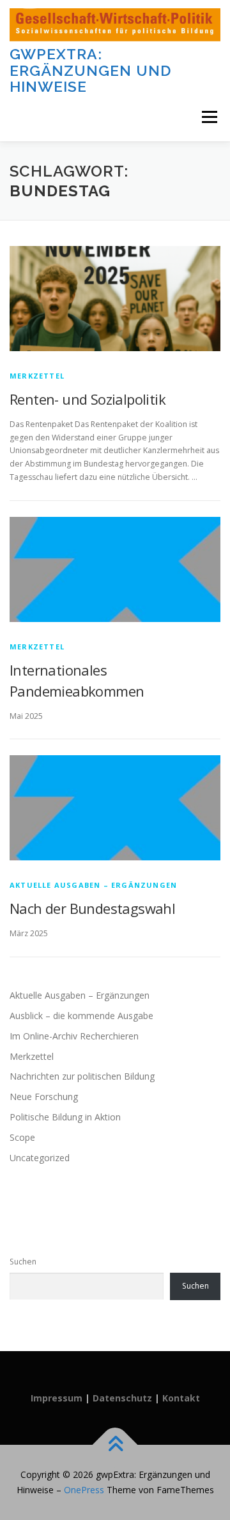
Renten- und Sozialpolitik (87, 399)
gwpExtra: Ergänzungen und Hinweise (90, 70)
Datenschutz (124, 1398)
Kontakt (181, 1398)
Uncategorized (40, 1158)
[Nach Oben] (115, 1445)
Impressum (58, 1398)
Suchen (23, 1261)
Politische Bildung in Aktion (65, 1117)
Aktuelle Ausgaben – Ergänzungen (93, 885)
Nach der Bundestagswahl (92, 908)
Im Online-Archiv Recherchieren (74, 1036)
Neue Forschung (44, 1096)
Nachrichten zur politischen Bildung (82, 1076)
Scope (22, 1137)
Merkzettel (37, 375)
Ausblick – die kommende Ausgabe (81, 1016)
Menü (208, 117)
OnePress (84, 1490)
